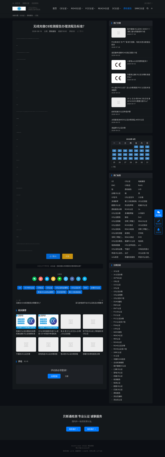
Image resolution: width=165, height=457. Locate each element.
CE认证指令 (115, 225)
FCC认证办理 (119, 318)
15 (136, 155)
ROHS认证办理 (119, 346)
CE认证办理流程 (117, 241)
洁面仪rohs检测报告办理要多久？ (28, 303)
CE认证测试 (142, 225)
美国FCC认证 (130, 241)
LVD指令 (141, 213)
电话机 (140, 241)
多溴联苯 (114, 201)
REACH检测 (129, 229)
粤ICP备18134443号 (83, 448)
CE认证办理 (115, 213)
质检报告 (127, 8)
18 (114, 158)
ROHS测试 (129, 225)
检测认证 (117, 383)
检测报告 (117, 379)
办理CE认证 (95, 288)
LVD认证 (117, 329)
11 (114, 155)
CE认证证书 (75, 288)
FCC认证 (89, 8)
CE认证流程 (142, 201)
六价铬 (140, 197)
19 (120, 158)
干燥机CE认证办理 (23, 354)
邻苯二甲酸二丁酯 (117, 237)
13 (125, 155)
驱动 (126, 217)
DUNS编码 (118, 302)
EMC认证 (117, 305)
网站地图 (91, 446)
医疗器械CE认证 (120, 366)
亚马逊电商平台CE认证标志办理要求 (89, 303)
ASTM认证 (118, 278)
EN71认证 (117, 308)
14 (131, 155)
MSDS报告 (118, 332)
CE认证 (19, 9)
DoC (140, 217)
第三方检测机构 (75, 292)
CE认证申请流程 (131, 245)
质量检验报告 (130, 257)
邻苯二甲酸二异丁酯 (144, 229)
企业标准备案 (119, 362)
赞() (80, 31)
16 (142, 155)
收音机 (127, 233)
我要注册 (25, 3)
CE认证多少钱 (143, 253)
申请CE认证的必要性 (46, 292)
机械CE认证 (142, 205)
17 (147, 155)
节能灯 (127, 249)
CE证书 (114, 197)
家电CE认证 (118, 373)
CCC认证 (117, 285)
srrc (139, 245)
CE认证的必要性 (62, 288)
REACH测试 (129, 237)
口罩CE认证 (118, 369)
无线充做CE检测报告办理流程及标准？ (59, 26)
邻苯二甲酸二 (130, 221)
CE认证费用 (115, 217)
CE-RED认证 (29, 288)
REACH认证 (103, 8)
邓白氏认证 (118, 400)
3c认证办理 (118, 274)
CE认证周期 (115, 221)
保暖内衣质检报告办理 (91, 354)
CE (20, 288)
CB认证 (116, 281)
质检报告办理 (116, 209)
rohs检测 (114, 257)
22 (136, 158)
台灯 (126, 253)
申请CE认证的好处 (144, 257)
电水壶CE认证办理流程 (69, 354)
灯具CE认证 (118, 390)
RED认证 (117, 339)
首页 (55, 8)
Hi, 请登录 (16, 3)
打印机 (140, 233)
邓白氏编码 (118, 396)
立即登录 (54, 376)
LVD (139, 189)
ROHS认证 (76, 8)
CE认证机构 (115, 229)
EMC (85, 288)
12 (120, 155)
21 (131, 158)
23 (142, 158)
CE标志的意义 (143, 249)
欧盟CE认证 (115, 205)
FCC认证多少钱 (119, 322)
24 (147, 158)
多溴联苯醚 (129, 213)
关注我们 (147, 3)
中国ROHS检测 (119, 359)
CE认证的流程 (116, 233)
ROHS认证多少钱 (120, 349)
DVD (140, 237)
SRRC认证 (139, 8)
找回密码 (35, 3)
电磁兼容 (141, 181)
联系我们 (73, 429)
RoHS (140, 185)
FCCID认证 (118, 312)
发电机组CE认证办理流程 (47, 354)
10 (147, 151)
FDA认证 (117, 325)
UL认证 (116, 356)
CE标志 (40, 288)
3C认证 (115, 8)
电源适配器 (115, 245)
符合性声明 (61, 292)
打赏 (67, 256)
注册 (66, 376)
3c (139, 209)
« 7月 (113, 167)
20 (125, 158)
